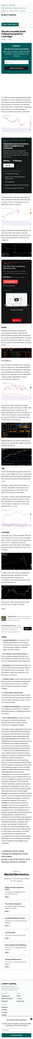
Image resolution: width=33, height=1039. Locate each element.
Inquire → (27, 629)
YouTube (22, 10)
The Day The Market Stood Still (14, 188)
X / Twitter (5, 1012)
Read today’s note (10, 24)
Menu (16, 19)
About (18, 996)
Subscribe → (8, 165)
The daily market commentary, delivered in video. (14, 267)
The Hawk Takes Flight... (12, 173)
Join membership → (10, 282)
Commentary (5, 996)
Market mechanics (7, 998)
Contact (19, 998)
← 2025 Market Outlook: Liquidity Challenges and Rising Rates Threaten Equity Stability (14, 853)
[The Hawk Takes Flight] (16, 300)
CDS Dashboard (9, 182)
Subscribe (5, 1001)
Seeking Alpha (13, 10)
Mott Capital (10, 15)
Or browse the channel (9, 285)
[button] (5, 305)
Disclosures (20, 1001)
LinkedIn (4, 1015)
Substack (5, 10)
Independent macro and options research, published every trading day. (16, 146)
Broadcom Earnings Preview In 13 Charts (17, 185)
